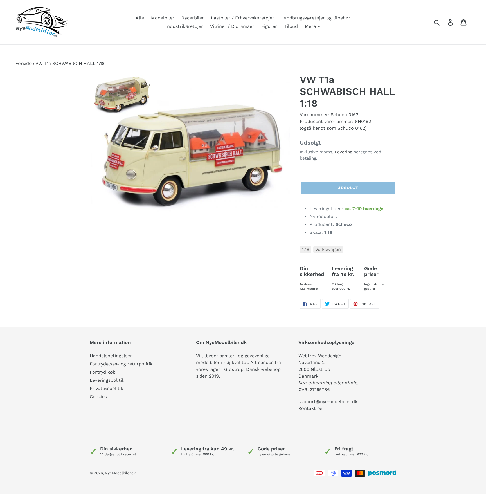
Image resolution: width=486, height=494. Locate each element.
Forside (23, 63)
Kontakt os (310, 408)
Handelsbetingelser (111, 355)
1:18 (305, 249)
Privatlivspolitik (106, 388)
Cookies (98, 396)
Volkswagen (328, 249)
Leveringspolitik (107, 380)
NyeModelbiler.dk (120, 473)
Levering (343, 151)
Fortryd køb (103, 372)
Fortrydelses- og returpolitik (121, 364)
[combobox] (443, 22)
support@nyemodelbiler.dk (327, 401)
